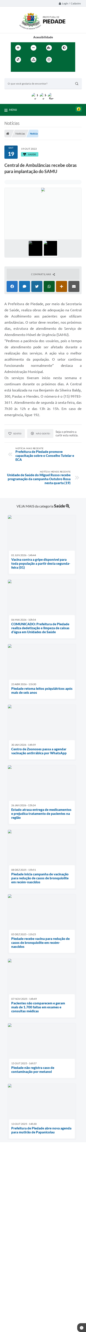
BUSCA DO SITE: (17, 76)
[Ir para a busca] (25, 68)
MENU (13, 109)
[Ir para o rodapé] (34, 68)
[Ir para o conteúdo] (61, 59)
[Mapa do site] (33, 59)
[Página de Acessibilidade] (49, 59)
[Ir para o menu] (15, 68)
